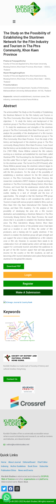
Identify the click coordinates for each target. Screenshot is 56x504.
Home (3, 462)
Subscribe (44, 466)
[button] (14, 21)
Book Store (32, 466)
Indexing (4, 466)
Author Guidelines (18, 466)
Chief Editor (43, 462)
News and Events (25, 470)
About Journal (14, 462)
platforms (44, 479)
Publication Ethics (8, 470)
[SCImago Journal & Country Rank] (17, 302)
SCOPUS (45, 476)
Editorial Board (29, 462)
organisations (29, 479)
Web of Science (8, 479)
